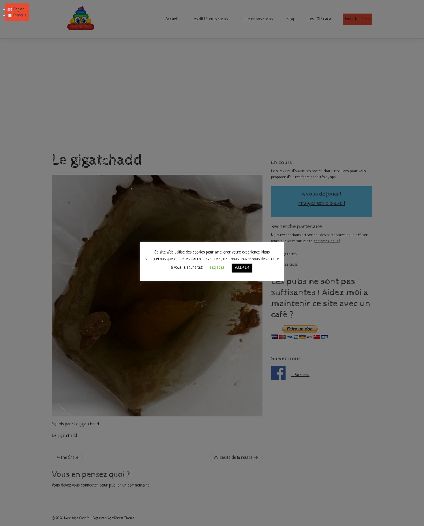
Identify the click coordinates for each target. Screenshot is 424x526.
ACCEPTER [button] (242, 268)
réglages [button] (217, 267)
